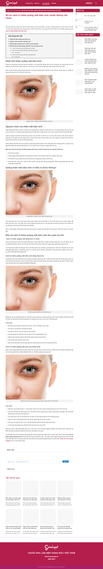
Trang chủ (9, 10)
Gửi (65, 461)
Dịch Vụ (37, 3)
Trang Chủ (29, 3)
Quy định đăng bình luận (22, 461)
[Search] (96, 3)
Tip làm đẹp (45, 3)
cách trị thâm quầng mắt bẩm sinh (16, 31)
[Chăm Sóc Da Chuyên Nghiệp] (14, 3)
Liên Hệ (53, 3)
